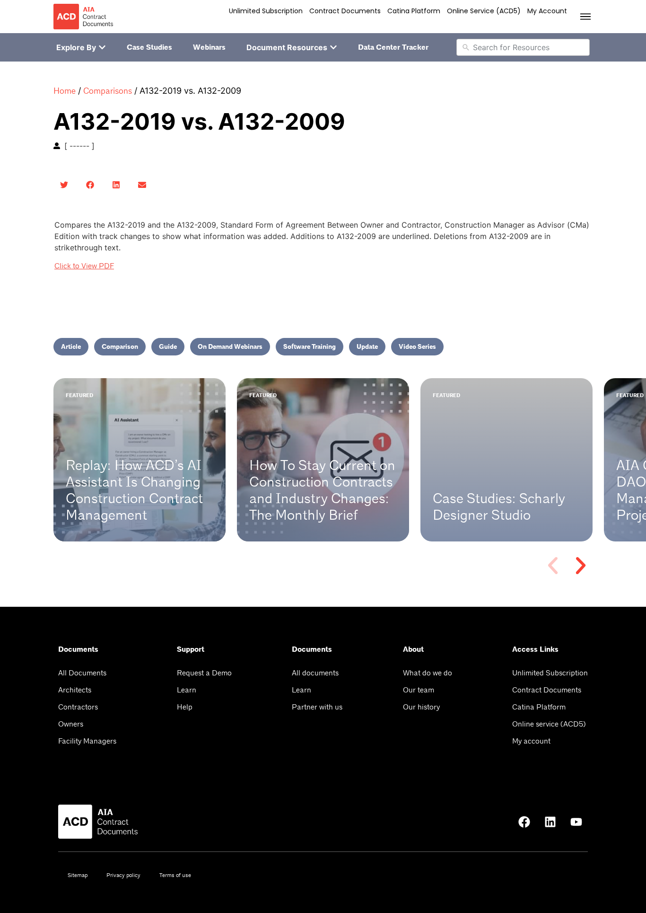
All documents (315, 672)
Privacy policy (123, 875)
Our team (418, 689)
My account (547, 11)
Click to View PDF (84, 265)
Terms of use (175, 875)
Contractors (78, 706)
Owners (70, 723)
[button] (64, 184)
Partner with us (317, 706)
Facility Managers (87, 740)
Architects (74, 689)
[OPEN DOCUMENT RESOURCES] (333, 47)
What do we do (427, 672)
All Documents (82, 672)
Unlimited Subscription (266, 11)
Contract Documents (345, 11)
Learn (186, 689)
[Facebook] (524, 821)
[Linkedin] (550, 821)
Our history (421, 706)
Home (64, 90)
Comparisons (107, 90)
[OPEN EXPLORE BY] (102, 47)
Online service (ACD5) (484, 11)
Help (184, 706)
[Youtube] (576, 821)
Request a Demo (204, 672)
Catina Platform (413, 11)
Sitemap (77, 875)
